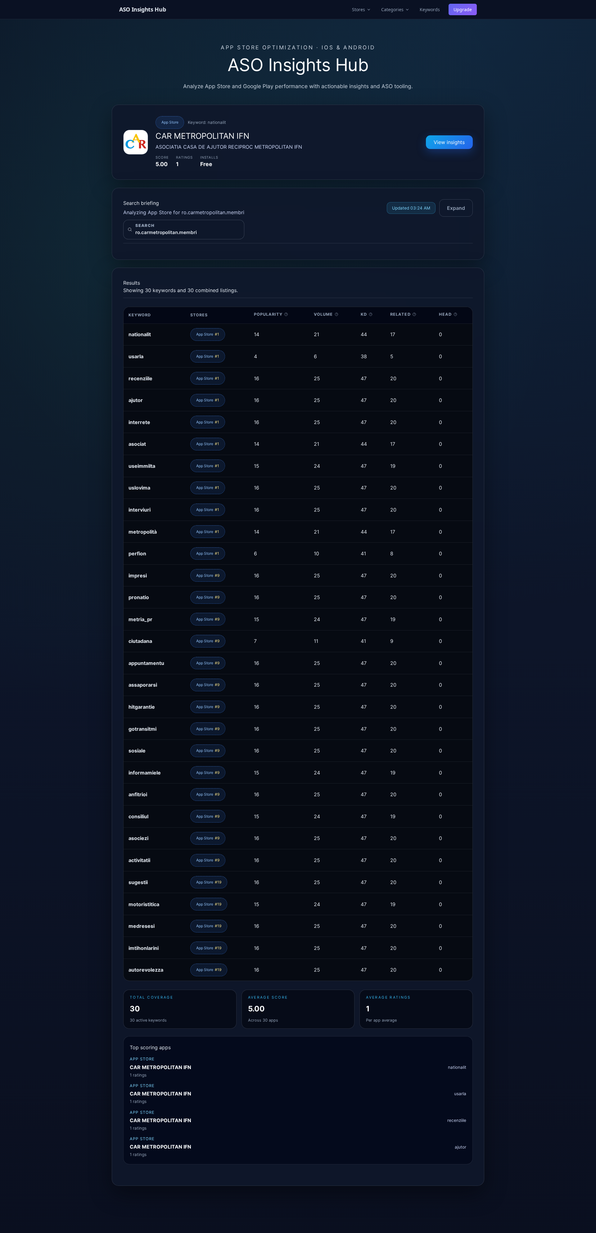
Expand (456, 208)
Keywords (430, 9)
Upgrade (463, 9)
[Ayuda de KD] (371, 315)
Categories (392, 9)
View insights (449, 142)
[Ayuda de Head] (456, 315)
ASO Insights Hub (142, 9)
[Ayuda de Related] (414, 315)
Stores (358, 9)
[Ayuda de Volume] (337, 315)
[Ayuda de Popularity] (286, 315)
